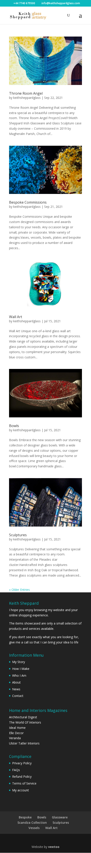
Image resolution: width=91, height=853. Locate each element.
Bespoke (25, 817)
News (16, 689)
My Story (18, 662)
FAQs (16, 770)
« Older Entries (19, 590)
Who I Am (19, 675)
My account (20, 790)
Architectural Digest (23, 717)
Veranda (15, 738)
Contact (17, 696)
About (16, 682)
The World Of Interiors (25, 722)
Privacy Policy (22, 763)
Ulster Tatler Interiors (24, 743)
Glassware (60, 817)
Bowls (14, 425)
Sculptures (18, 534)
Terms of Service (24, 783)
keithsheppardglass (27, 98)
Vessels (34, 828)
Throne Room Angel (26, 93)
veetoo (53, 847)
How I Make (20, 669)
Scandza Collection (32, 822)
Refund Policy (22, 776)
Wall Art (15, 316)
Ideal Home (17, 728)
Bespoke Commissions (28, 202)
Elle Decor (16, 733)
